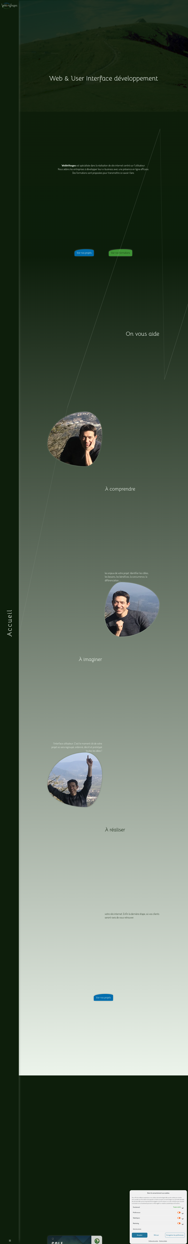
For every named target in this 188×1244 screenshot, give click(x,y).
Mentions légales (163, 1241)
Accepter (139, 1235)
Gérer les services (137, 1229)
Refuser (156, 1235)
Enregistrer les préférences (175, 1235)
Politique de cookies (153, 1241)
